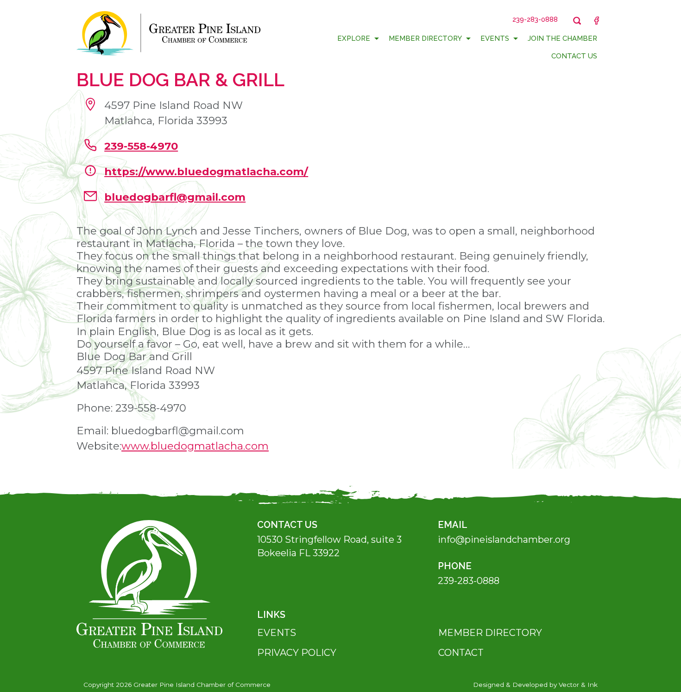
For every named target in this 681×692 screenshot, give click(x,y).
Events (276, 632)
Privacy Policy (296, 652)
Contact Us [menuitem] (574, 56)
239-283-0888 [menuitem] (535, 19)
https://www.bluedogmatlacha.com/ (206, 171)
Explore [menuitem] (353, 38)
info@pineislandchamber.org (504, 539)
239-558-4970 (141, 146)
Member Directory (490, 632)
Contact (461, 652)
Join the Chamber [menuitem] (562, 38)
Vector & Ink (578, 684)
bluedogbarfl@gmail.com (175, 196)
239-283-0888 (468, 580)
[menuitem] (577, 20)
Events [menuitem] (494, 38)
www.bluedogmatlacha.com (195, 445)
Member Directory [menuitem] (425, 38)
